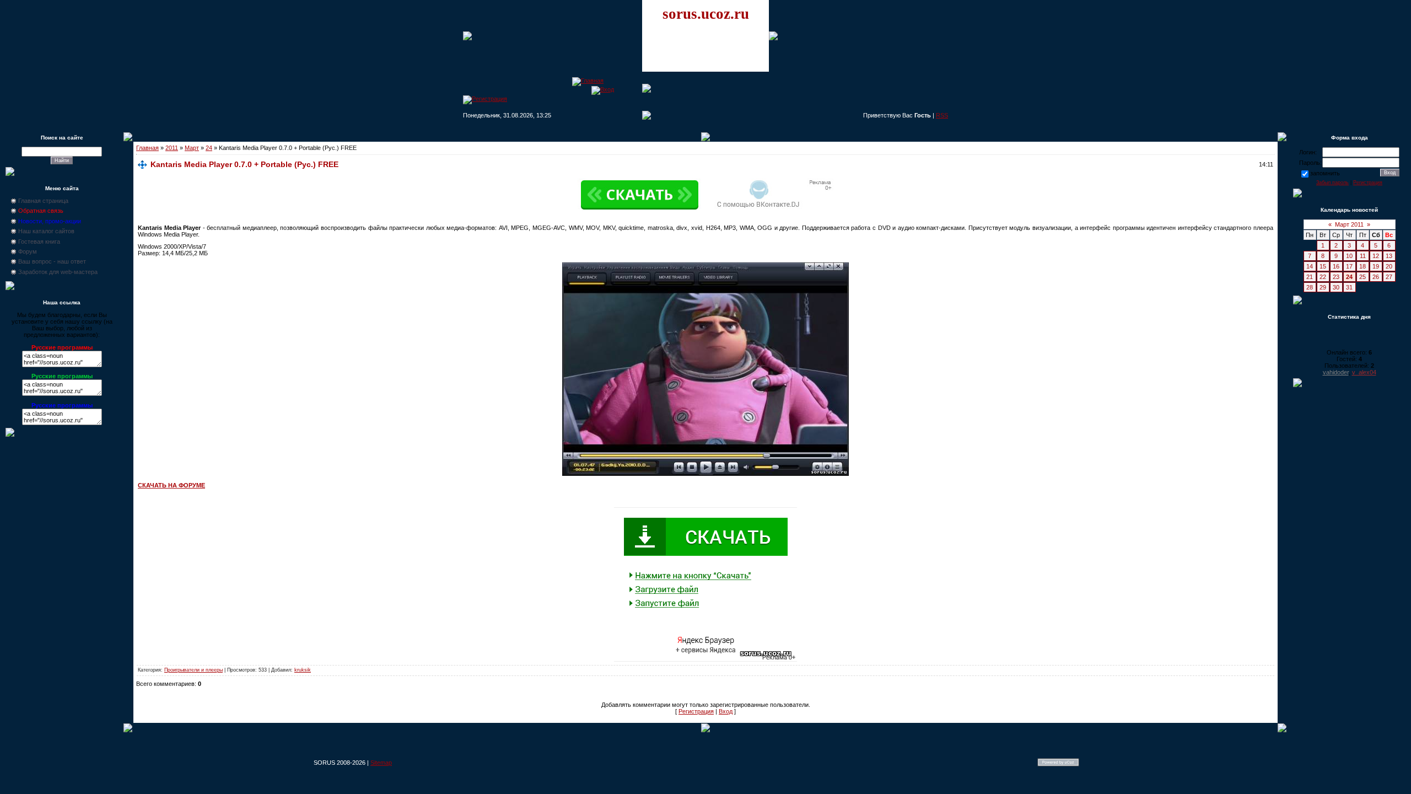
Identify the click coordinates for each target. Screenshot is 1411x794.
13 (1389, 256)
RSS (942, 115)
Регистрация (696, 711)
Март (192, 147)
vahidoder (1336, 372)
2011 (171, 147)
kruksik (302, 670)
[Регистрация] (485, 98)
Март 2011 (1349, 224)
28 (1309, 287)
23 (1336, 276)
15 (1323, 266)
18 (1362, 266)
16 (1336, 266)
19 (1375, 266)
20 (1389, 266)
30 (1336, 287)
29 (1323, 287)
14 (1309, 266)
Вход (726, 711)
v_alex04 (1364, 372)
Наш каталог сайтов (46, 231)
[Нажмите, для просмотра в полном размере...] (705, 473)
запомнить (1325, 173)
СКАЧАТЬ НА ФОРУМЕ (171, 485)
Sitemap (381, 762)
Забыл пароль (1332, 182)
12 (1375, 256)
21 (1309, 276)
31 (1349, 287)
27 (1389, 276)
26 (1375, 276)
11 (1363, 256)
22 (1323, 276)
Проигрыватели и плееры (193, 670)
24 (209, 147)
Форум (27, 251)
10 (1349, 256)
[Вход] (602, 89)
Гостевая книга (39, 241)
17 (1349, 266)
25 (1362, 276)
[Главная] (588, 80)
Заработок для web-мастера (58, 272)
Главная (147, 147)
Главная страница (43, 200)
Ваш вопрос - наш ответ (52, 261)
